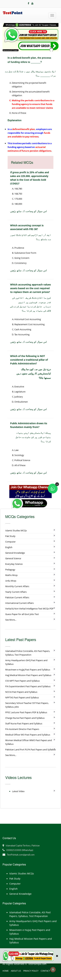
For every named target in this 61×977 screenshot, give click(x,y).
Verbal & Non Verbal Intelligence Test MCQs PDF (29, 608)
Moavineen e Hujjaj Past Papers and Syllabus (27, 669)
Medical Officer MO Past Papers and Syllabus (27, 734)
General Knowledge (15, 552)
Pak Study (10, 536)
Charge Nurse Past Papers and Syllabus (25, 717)
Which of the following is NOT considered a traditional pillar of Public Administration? (29, 359)
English (8, 547)
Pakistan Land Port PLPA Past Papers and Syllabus (30, 749)
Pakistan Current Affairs (17, 597)
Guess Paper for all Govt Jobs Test (22, 614)
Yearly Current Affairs (16, 591)
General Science (13, 558)
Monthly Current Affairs (17, 586)
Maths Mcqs (11, 575)
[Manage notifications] (53, 969)
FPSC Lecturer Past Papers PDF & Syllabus (26, 712)
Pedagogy (10, 569)
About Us (16, 970)
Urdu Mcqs (10, 580)
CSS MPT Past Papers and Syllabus (22, 680)
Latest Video (18, 791)
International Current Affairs (19, 603)
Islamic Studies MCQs (16, 530)
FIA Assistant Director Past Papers (22, 729)
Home (6, 970)
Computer (10, 541)
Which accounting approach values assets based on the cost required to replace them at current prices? (30, 288)
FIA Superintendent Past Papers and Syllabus (27, 686)
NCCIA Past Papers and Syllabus (21, 691)
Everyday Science (14, 563)
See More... (10, 619)
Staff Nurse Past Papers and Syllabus (23, 723)
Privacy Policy (30, 970)
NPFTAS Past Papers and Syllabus (22, 697)
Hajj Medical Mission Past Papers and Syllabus (28, 675)
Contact (45, 970)
